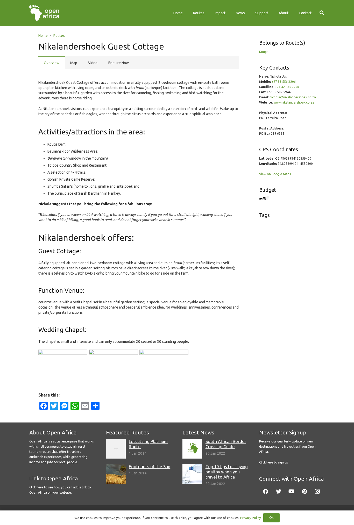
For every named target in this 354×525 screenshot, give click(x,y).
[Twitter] (278, 491)
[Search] (322, 13)
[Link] (44, 13)
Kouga (263, 51)
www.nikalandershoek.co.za (294, 102)
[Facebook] (265, 491)
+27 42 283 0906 (287, 86)
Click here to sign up (273, 462)
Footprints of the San (149, 466)
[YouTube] (291, 491)
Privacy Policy (250, 518)
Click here (36, 487)
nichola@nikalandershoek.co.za (293, 97)
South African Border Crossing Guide (226, 444)
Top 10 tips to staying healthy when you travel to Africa (227, 471)
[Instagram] (317, 491)
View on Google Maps (275, 174)
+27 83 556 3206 (284, 81)
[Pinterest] (304, 491)
